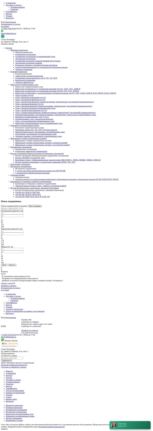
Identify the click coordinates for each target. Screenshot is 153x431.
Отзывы (9, 395)
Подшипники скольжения (16, 410)
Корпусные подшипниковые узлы (19, 414)
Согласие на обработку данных (13, 367)
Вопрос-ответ (11, 399)
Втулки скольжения (14, 418)
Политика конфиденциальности (14, 365)
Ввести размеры (35, 206)
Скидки (9, 378)
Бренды (9, 386)
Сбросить (12, 265)
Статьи (8, 397)
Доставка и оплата (13, 380)
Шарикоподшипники (14, 405)
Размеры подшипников (15, 393)
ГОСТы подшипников (15, 391)
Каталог (9, 375)
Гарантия (9, 384)
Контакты (10, 401)
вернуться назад (31, 333)
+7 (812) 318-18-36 (8, 29)
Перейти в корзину (8, 286)
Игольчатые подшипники (16, 412)
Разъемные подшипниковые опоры (20, 416)
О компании (11, 373)
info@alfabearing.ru (8, 33)
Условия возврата (13, 382)
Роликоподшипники (14, 408)
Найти (4, 265)
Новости (9, 371)
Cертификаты (11, 388)
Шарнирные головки (14, 421)
